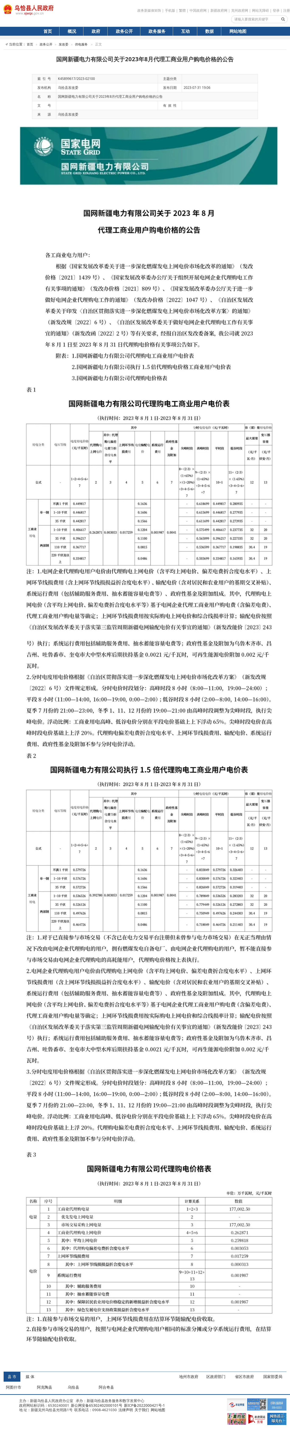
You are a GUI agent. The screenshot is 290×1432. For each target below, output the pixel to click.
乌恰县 (73, 1387)
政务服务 (157, 31)
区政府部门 (215, 1376)
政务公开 (124, 31)
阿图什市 (13, 1387)
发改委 (63, 44)
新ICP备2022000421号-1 (144, 1405)
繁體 (182, 10)
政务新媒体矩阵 (149, 10)
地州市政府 (188, 1376)
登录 (276, 10)
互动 (185, 31)
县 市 (12, 1376)
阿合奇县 (106, 1387)
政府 (96, 31)
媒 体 (30, 1376)
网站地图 (237, 31)
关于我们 (141, 1409)
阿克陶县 (44, 1387)
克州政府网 (239, 10)
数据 (209, 31)
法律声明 (125, 1409)
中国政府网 (198, 10)
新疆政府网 (218, 10)
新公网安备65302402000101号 (96, 1405)
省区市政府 (244, 1376)
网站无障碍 (260, 10)
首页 (48, 31)
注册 (286, 10)
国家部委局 (272, 1376)
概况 (72, 31)
